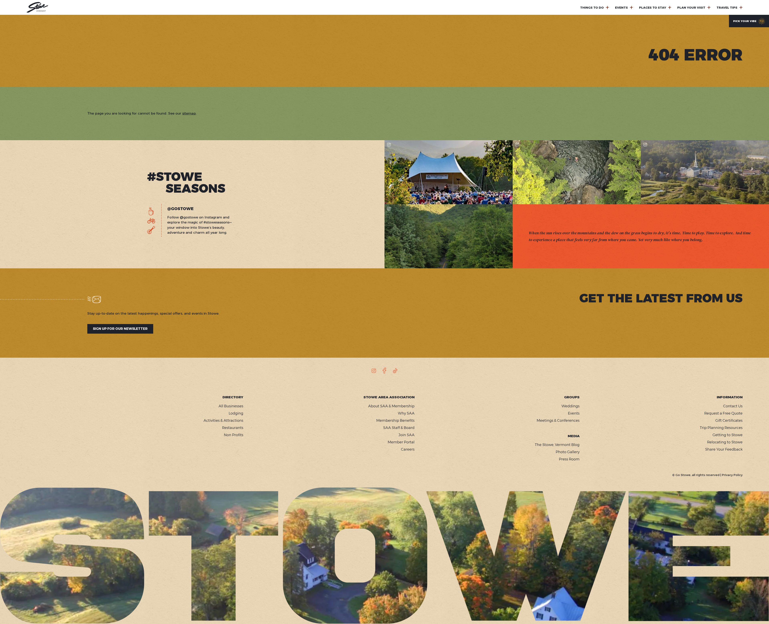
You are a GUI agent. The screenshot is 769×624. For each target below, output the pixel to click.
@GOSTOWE (180, 208)
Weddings (571, 406)
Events (621, 7)
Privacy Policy (732, 475)
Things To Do (592, 7)
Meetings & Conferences (558, 420)
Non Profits (233, 435)
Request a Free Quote (723, 413)
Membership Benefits (395, 420)
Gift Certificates (729, 420)
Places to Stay (652, 7)
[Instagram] (374, 371)
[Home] (37, 7)
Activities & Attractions (223, 420)
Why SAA (406, 413)
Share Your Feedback (724, 449)
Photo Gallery (568, 452)
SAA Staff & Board (399, 428)
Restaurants (232, 428)
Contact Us (733, 406)
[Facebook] (384, 371)
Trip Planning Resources (721, 428)
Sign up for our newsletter (120, 329)
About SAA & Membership (391, 406)
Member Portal (401, 442)
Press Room (569, 459)
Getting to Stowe (728, 435)
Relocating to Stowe (725, 442)
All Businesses (230, 406)
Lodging (236, 413)
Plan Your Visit (691, 7)
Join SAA (407, 435)
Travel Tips (727, 7)
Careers (408, 449)
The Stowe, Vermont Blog (557, 445)
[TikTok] (395, 371)
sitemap (189, 113)
